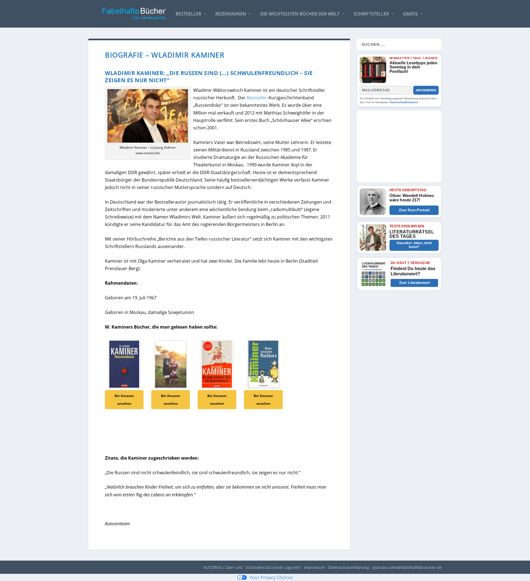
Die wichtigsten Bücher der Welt (300, 14)
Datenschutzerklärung (348, 567)
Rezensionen (230, 14)
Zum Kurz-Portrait (414, 210)
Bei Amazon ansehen (124, 399)
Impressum (314, 567)
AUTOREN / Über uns (222, 567)
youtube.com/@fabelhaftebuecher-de (407, 567)
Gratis (410, 14)
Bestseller (188, 14)
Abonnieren (426, 90)
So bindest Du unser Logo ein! (273, 567)
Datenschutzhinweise (404, 102)
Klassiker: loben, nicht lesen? (414, 245)
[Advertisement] (399, 144)
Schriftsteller (371, 14)
